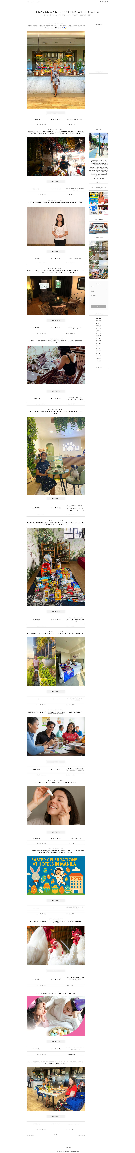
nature (76, 770)
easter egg (72, 907)
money (76, 399)
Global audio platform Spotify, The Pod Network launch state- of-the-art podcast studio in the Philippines (55, 271)
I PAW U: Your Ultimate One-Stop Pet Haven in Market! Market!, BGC (56, 412)
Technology (75, 328)
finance (68, 399)
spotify (80, 326)
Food (72, 1123)
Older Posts (81, 1135)
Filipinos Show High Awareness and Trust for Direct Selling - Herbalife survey (55, 713)
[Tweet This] (51, 119)
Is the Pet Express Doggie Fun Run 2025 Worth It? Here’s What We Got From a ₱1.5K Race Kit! (55, 523)
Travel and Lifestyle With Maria (72, 1151)
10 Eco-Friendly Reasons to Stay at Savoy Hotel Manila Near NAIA (56, 634)
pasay (71, 698)
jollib (78, 506)
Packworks (77, 188)
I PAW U (74, 506)
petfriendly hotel (79, 510)
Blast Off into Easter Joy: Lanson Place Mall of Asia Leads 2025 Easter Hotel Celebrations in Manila (56, 852)
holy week (77, 907)
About (32, 1)
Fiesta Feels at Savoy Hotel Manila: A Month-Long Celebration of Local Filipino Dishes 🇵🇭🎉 (56, 27)
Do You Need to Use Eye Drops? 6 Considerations (56, 782)
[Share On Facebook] (54, 119)
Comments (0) (36, 119)
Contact (37, 1)
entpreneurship (79, 397)
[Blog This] (60, 119)
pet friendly (80, 508)
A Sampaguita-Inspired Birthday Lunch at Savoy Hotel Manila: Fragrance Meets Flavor (56, 1063)
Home (28, 1)
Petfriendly (75, 980)
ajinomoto (71, 188)
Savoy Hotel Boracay (78, 698)
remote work (74, 326)
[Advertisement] (98, 100)
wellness (81, 770)
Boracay (72, 119)
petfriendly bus (70, 510)
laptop (72, 399)
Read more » (56, 113)
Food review (76, 1123)
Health (74, 838)
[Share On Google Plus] (56, 119)
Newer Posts (30, 1135)
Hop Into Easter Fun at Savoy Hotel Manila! (55, 993)
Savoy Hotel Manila (79, 119)
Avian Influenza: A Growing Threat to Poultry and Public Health (56, 922)
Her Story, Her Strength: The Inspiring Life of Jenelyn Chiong (56, 202)
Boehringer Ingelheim (75, 977)
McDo (73, 619)
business (72, 397)
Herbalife (72, 770)
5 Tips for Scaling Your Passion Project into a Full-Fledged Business (55, 342)
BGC (71, 505)
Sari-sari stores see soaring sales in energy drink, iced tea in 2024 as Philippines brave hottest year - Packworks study (56, 133)
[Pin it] (58, 119)
